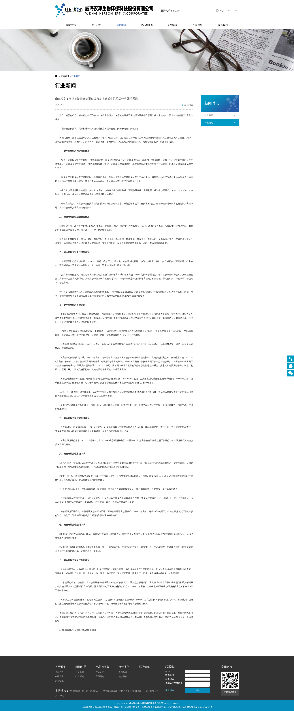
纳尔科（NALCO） (91, 691)
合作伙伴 (123, 672)
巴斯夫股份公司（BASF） (131, 691)
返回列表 (188, 105)
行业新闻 (219, 123)
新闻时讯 (122, 25)
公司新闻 (219, 115)
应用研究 (100, 676)
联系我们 (223, 25)
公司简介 (59, 672)
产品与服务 (147, 25)
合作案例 (172, 25)
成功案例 (123, 676)
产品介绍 (100, 672)
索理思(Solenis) (110, 691)
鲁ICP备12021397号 (203, 707)
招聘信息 (197, 25)
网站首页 (71, 25)
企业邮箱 (169, 690)
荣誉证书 (59, 681)
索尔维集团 (75, 691)
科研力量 (59, 676)
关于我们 (96, 25)
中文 (222, 10)
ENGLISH (232, 10)
